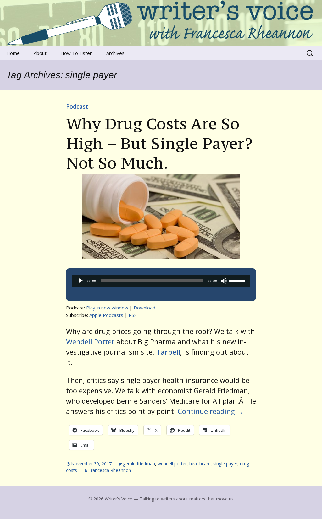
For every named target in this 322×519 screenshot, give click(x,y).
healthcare (200, 464)
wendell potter (172, 464)
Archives (115, 53)
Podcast (77, 106)
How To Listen (76, 53)
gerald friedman (139, 464)
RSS (133, 315)
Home (13, 53)
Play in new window (107, 307)
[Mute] (224, 281)
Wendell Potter (90, 341)
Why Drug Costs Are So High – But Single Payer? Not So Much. (159, 143)
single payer (225, 464)
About (40, 53)
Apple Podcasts (106, 315)
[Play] (80, 281)
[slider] (238, 280)
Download (144, 307)
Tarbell (168, 351)
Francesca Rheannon (109, 470)
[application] (161, 281)
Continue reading (211, 411)
